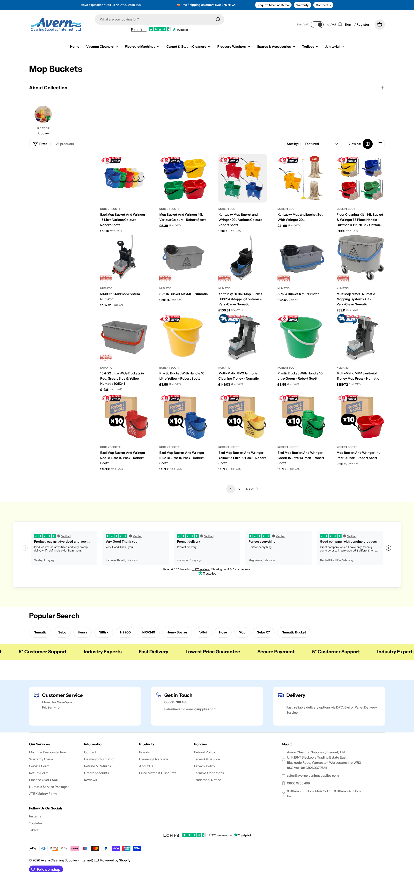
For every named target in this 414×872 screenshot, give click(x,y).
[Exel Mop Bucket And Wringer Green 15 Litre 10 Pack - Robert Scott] (302, 416)
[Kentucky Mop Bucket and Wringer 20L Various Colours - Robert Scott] (242, 178)
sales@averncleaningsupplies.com (313, 775)
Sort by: (293, 144)
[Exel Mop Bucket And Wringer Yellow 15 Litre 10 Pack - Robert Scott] (242, 416)
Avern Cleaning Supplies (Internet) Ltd (70, 860)
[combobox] (159, 19)
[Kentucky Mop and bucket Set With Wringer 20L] (302, 178)
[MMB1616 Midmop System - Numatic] (124, 258)
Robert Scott (110, 209)
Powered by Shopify (115, 860)
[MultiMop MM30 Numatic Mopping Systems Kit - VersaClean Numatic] (361, 258)
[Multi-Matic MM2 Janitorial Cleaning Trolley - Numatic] (242, 337)
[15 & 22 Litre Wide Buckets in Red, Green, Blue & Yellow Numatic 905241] (124, 337)
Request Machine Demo (273, 5)
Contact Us (323, 5)
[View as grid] (367, 144)
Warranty (302, 5)
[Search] (218, 19)
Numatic (106, 288)
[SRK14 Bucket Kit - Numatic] (302, 258)
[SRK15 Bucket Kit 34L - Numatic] (183, 258)
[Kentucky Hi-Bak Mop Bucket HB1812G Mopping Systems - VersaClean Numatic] (242, 258)
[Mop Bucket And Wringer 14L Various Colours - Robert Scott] (183, 178)
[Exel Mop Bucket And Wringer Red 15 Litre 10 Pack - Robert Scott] (124, 416)
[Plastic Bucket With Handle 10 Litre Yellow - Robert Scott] (183, 337)
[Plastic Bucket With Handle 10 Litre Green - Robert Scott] (302, 337)
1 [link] (230, 489)
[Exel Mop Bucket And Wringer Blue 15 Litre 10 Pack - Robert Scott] (183, 416)
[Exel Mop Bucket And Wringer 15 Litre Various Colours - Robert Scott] (124, 178)
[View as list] (380, 144)
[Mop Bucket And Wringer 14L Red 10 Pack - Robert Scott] (361, 416)
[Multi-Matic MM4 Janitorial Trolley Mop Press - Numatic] (361, 337)
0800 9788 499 (130, 5)
